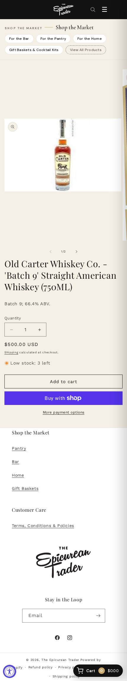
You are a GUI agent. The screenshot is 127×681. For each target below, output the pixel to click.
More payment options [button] (63, 412)
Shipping (11, 352)
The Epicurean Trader (60, 660)
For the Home (89, 38)
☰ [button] (105, 9)
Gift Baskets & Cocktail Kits (34, 49)
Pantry (19, 448)
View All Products (86, 49)
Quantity (12, 318)
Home (18, 475)
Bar (15, 461)
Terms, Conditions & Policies (43, 525)
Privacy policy (70, 667)
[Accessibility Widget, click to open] (9, 671)
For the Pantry (53, 38)
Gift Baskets (25, 488)
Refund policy (40, 667)
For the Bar (19, 38)
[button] (93, 9)
